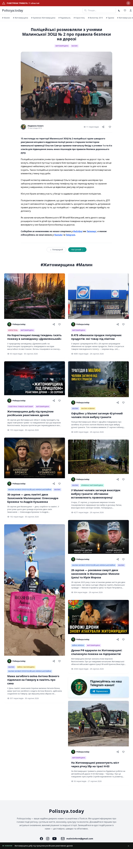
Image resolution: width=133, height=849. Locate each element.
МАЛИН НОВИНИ (88, 408)
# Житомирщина (20, 17)
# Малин (6, 17)
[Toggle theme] (119, 10)
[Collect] (110, 127)
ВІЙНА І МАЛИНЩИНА (26, 667)
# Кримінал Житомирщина (43, 17)
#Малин (84, 264)
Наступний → (77, 249)
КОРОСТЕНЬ (13, 330)
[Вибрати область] (128, 3)
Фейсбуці (77, 231)
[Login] (130, 10)
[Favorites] (125, 10)
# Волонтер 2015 (95, 17)
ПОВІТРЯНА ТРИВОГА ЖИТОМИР (20, 406)
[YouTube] (54, 839)
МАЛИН (75, 46)
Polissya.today (12, 10)
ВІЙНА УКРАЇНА (78, 645)
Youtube (58, 234)
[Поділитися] (103, 127)
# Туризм (110, 17)
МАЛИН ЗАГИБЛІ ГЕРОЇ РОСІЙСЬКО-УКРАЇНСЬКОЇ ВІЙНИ (29, 489)
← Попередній (56, 249)
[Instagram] (47, 838)
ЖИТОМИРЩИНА (61, 46)
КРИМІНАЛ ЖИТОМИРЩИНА (92, 485)
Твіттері (91, 231)
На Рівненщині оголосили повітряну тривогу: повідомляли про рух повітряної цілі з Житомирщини (59, 845)
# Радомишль (64, 17)
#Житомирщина (58, 264)
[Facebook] (41, 838)
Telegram (70, 234)
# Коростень (79, 17)
